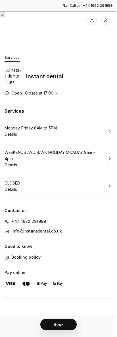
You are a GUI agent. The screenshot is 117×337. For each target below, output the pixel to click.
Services (12, 57)
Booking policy (26, 257)
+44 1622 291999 (97, 5)
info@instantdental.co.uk (36, 231)
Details (11, 134)
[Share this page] (92, 20)
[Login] (105, 20)
